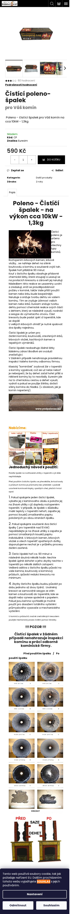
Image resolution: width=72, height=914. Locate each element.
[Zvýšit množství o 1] (31, 160)
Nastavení (35, 894)
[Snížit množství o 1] (15, 160)
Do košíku (53, 159)
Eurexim (23, 140)
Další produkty (44, 177)
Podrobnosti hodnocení (21, 84)
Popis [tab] (12, 192)
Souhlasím (51, 905)
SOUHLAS (43, 881)
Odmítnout (17, 905)
